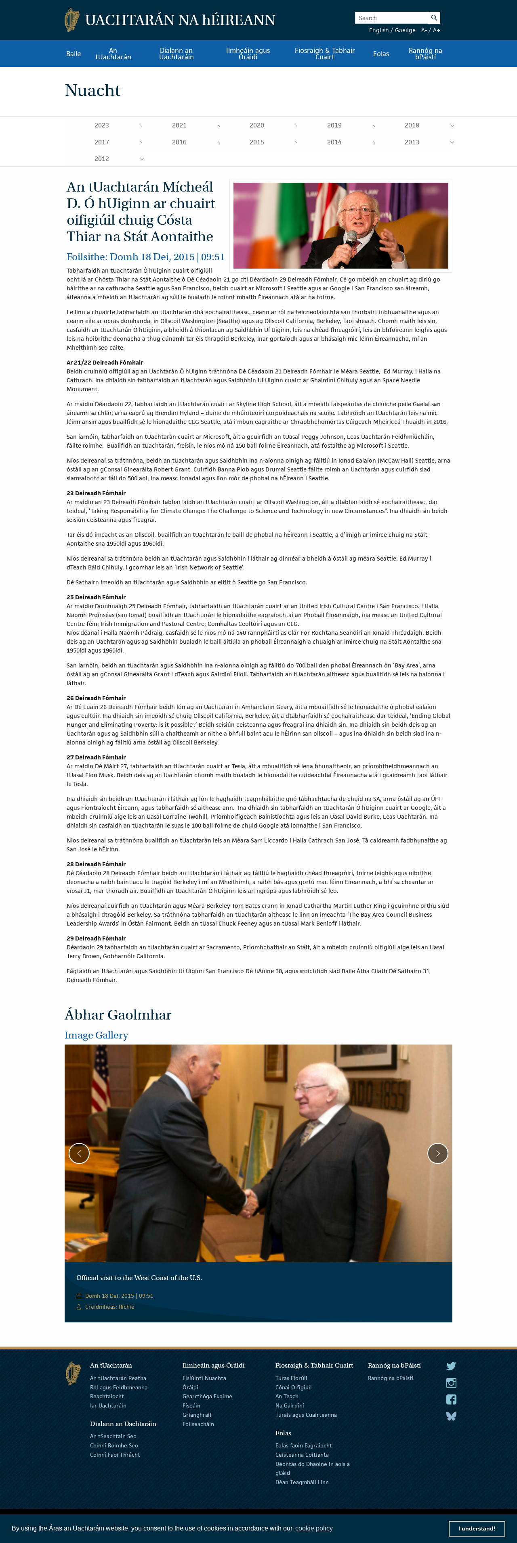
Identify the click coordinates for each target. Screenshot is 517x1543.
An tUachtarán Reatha (118, 1378)
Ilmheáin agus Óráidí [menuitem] (248, 53)
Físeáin (191, 1405)
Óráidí (190, 1387)
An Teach (286, 1396)
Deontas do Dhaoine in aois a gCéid (312, 1468)
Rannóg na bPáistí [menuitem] (425, 53)
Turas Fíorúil (291, 1378)
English (379, 30)
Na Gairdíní (289, 1405)
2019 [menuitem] (334, 125)
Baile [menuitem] (73, 53)
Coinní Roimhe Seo (114, 1445)
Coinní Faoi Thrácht (115, 1454)
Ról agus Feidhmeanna (118, 1387)
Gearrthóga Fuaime (207, 1396)
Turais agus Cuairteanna (306, 1414)
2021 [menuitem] (179, 125)
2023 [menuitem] (102, 125)
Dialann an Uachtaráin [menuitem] (176, 53)
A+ (436, 30)
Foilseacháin (198, 1424)
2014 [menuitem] (334, 142)
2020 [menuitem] (257, 125)
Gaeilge (405, 30)
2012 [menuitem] (102, 158)
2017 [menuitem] (102, 142)
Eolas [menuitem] (381, 53)
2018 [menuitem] (412, 125)
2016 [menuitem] (179, 142)
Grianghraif (197, 1414)
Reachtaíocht (107, 1396)
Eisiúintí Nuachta (204, 1378)
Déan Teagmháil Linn (302, 1482)
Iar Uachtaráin (108, 1405)
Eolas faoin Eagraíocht (303, 1445)
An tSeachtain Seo (113, 1436)
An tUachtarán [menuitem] (113, 53)
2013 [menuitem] (412, 142)
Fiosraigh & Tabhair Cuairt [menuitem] (325, 53)
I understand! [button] (477, 1528)
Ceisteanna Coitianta (302, 1454)
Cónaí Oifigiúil (293, 1387)
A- (424, 30)
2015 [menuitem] (257, 142)
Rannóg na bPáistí (391, 1378)
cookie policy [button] (314, 1528)
